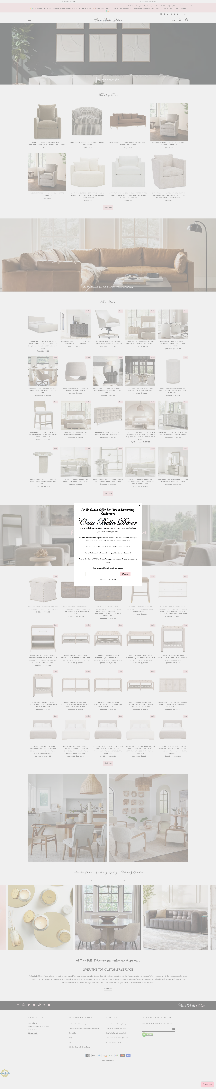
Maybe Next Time (108, 579)
